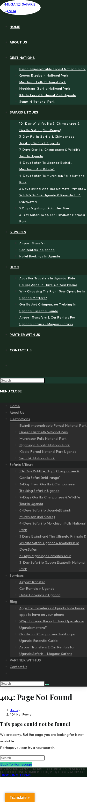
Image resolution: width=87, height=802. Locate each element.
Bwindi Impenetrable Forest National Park (53, 425)
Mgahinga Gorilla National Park (44, 445)
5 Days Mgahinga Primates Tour (45, 556)
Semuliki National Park (37, 458)
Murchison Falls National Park (42, 438)
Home (15, 406)
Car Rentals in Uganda (36, 588)
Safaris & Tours (21, 464)
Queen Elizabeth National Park (43, 432)
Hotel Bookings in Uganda (39, 595)
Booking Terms (16, 775)
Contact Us (18, 666)
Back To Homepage (16, 764)
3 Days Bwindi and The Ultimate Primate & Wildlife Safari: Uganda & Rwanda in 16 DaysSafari (52, 543)
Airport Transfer (32, 582)
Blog (13, 601)
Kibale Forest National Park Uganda (47, 451)
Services (17, 575)
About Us (17, 412)
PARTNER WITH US (25, 660)
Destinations (20, 419)
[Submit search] (47, 684)
